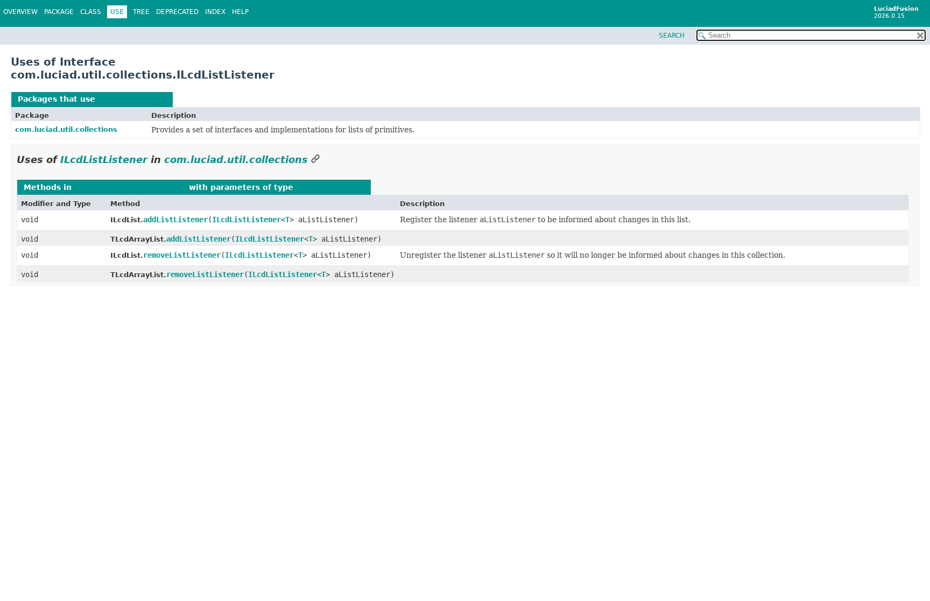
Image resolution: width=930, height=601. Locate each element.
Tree (141, 12)
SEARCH (672, 35)
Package (59, 12)
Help (240, 12)
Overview (20, 12)
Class (90, 12)
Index (215, 12)
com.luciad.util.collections (66, 129)
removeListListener (182, 255)
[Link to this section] (315, 159)
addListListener (175, 219)
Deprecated (177, 12)
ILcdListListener (132, 99)
